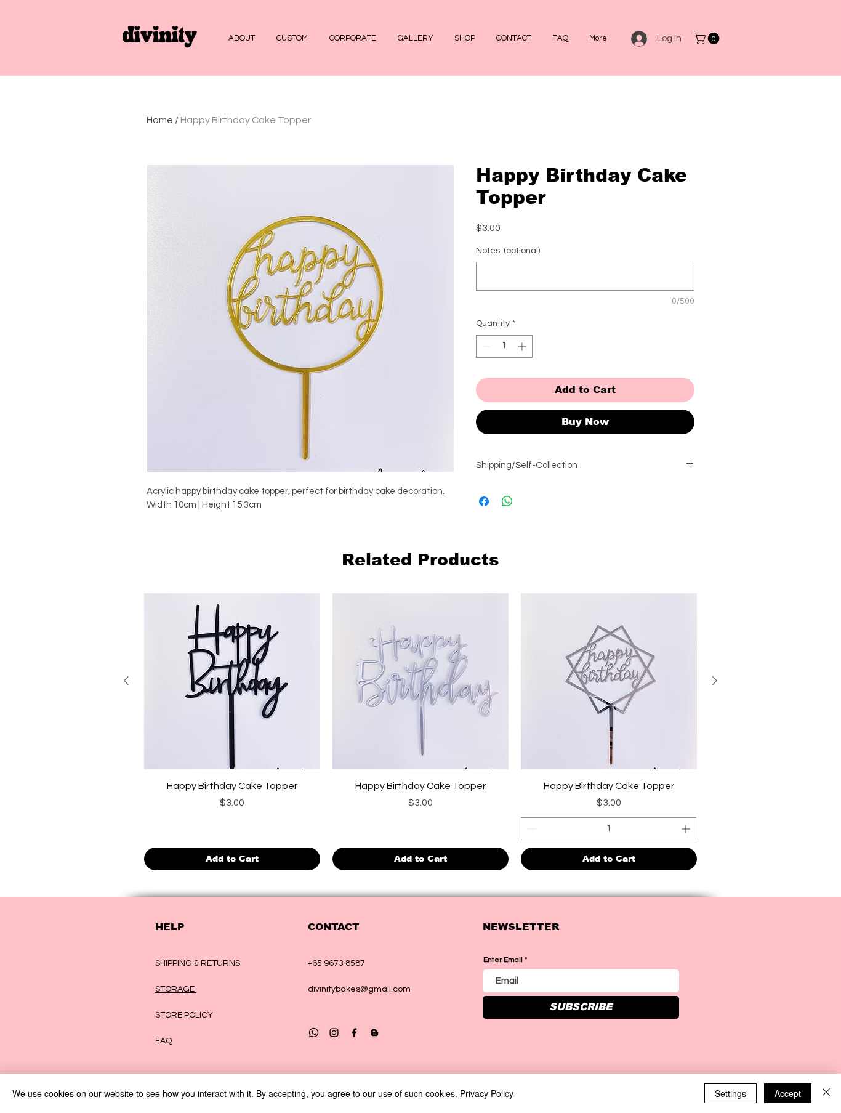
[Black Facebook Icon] (354, 1032)
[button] (291, 38)
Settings (730, 1093)
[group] (420, 732)
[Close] (826, 1093)
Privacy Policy (486, 1093)
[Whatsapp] (314, 1032)
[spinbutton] (504, 346)
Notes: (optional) (508, 250)
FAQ (163, 1041)
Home (160, 120)
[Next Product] (714, 680)
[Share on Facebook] (484, 501)
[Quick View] (232, 681)
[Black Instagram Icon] (334, 1032)
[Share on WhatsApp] (507, 501)
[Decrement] (485, 346)
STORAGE (175, 989)
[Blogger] (374, 1032)
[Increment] (523, 346)
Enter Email (503, 960)
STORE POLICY (185, 1015)
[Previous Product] (126, 680)
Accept (788, 1093)
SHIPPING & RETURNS (197, 963)
